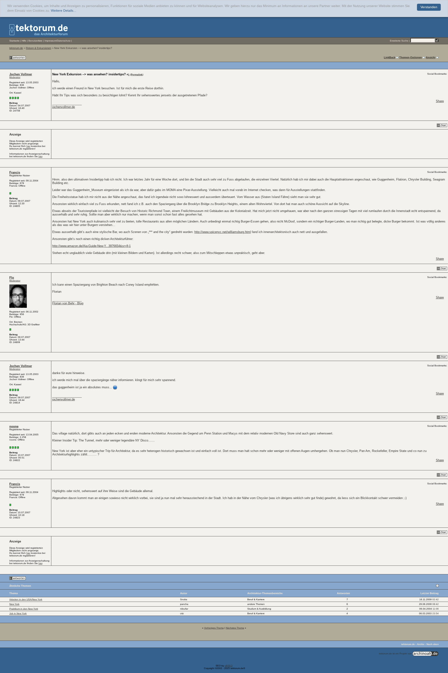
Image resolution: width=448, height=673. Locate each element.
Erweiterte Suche (399, 40)
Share (440, 101)
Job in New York (18, 613)
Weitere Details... (63, 10)
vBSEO (229, 665)
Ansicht (430, 57)
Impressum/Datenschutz (57, 40)
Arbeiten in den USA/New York (25, 599)
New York (14, 604)
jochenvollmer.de (63, 107)
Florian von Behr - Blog (67, 303)
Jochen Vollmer (20, 74)
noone (13, 426)
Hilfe (24, 40)
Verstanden (428, 7)
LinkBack (389, 57)
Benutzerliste (35, 40)
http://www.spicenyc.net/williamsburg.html (222, 232)
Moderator (14, 77)
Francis (14, 172)
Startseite (14, 40)
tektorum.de (16, 48)
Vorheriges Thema (214, 628)
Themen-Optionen (410, 57)
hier (28, 146)
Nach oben (433, 644)
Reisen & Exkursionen (38, 48)
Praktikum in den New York (23, 608)
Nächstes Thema (235, 628)
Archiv (420, 644)
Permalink (137, 74)
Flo (11, 277)
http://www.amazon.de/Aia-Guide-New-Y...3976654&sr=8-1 (91, 246)
